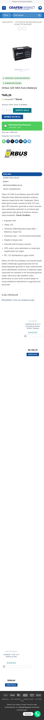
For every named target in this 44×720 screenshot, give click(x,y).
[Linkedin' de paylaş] (25, 141)
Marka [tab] (6, 182)
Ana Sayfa (7, 22)
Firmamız (5, 699)
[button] (4, 8)
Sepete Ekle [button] (11, 685)
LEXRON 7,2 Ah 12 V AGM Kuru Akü (11, 656)
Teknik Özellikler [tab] (11, 178)
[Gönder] (39, 15)
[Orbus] (16, 154)
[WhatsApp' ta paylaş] (4, 141)
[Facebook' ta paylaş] (8, 141)
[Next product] (19, 28)
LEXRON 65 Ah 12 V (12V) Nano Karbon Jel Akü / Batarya (32, 326)
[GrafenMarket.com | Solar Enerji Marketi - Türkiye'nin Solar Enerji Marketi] (22, 8)
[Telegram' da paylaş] (29, 141)
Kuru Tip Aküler (23, 24)
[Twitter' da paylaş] (17, 141)
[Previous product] (24, 28)
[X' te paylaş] (12, 141)
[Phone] (37, 714)
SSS (22, 701)
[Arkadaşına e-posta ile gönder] (21, 141)
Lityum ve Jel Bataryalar (28, 22)
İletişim (38, 699)
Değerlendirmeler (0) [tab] (12, 185)
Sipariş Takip (28, 699)
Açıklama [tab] (7, 174)
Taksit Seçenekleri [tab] (11, 189)
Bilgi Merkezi (16, 699)
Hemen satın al (12, 117)
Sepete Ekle (22, 110)
